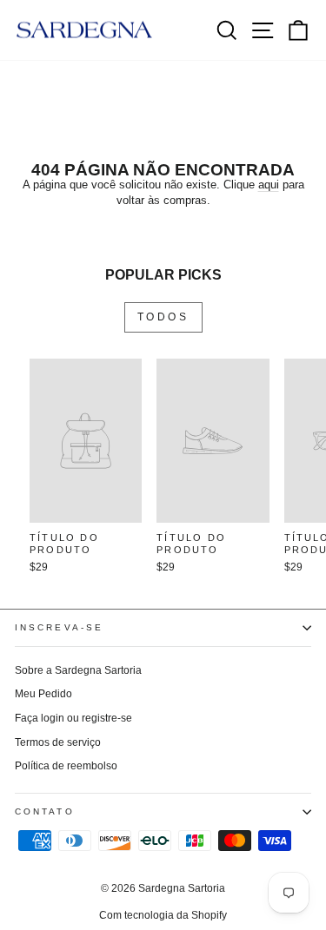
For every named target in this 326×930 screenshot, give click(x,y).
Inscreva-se (59, 627)
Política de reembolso (66, 766)
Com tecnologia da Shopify (163, 915)
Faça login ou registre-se (73, 718)
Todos (163, 317)
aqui (268, 184)
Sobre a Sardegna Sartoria (78, 670)
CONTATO (45, 811)
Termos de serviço (58, 742)
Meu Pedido (43, 694)
